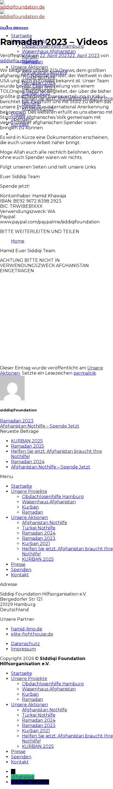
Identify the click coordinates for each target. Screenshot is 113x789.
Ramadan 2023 (16, 420)
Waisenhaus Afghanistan (49, 51)
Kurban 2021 (36, 543)
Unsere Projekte (29, 491)
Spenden (21, 569)
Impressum (23, 649)
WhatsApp (22, 776)
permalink (85, 373)
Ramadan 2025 (27, 446)
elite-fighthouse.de (32, 634)
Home (17, 241)
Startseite (21, 35)
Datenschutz (25, 643)
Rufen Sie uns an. (30, 782)
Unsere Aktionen (29, 67)
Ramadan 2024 (27, 461)
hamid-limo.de (26, 628)
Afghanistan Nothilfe (44, 522)
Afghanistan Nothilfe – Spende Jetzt (39, 426)
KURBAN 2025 (27, 440)
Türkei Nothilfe (38, 527)
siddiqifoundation (19, 60)
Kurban (30, 507)
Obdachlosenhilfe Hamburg (53, 496)
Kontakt (20, 574)
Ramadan (32, 512)
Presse (18, 564)
